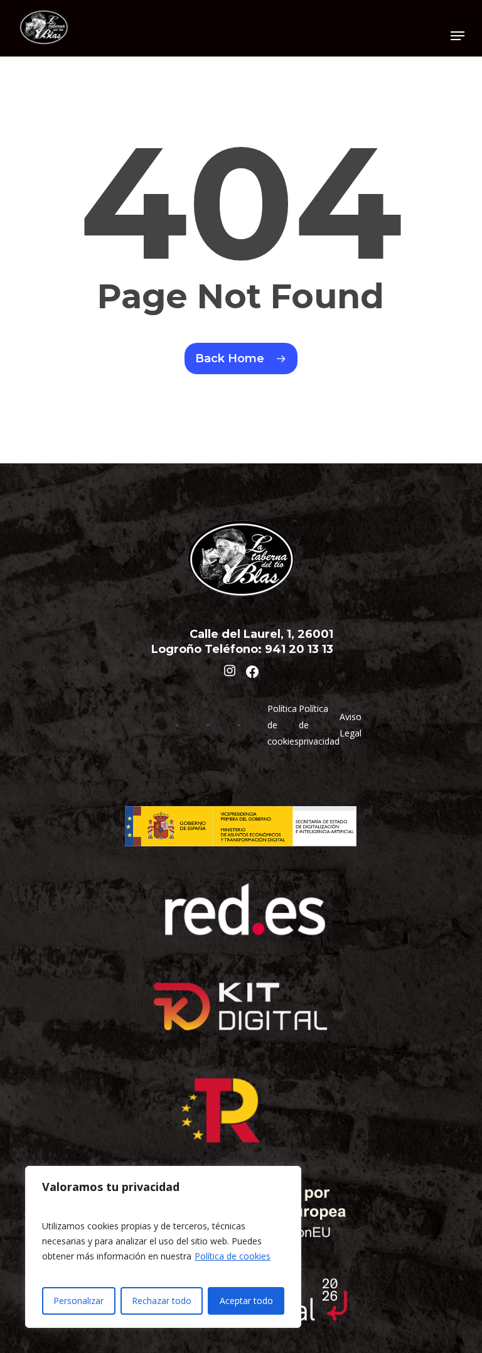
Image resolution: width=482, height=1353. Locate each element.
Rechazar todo (161, 1301)
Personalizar (78, 1301)
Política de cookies (232, 1256)
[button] (457, 36)
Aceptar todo (246, 1301)
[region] (163, 1247)
